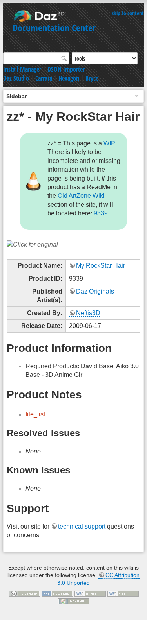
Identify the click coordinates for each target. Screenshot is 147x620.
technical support (81, 526)
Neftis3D (88, 313)
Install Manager (22, 69)
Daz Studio (16, 78)
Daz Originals (95, 291)
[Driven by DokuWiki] (73, 601)
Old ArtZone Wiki (81, 195)
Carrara (43, 78)
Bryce (91, 78)
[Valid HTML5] (90, 593)
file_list (35, 414)
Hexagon (68, 78)
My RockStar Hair (100, 265)
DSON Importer (66, 69)
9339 (101, 213)
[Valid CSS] (123, 593)
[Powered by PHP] (57, 593)
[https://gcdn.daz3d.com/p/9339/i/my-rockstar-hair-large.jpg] (32, 244)
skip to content (128, 13)
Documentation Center (54, 27)
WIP (108, 143)
